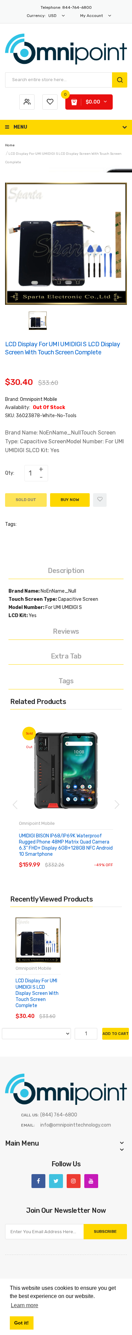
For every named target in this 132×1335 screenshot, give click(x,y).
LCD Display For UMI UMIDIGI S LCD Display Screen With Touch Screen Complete (37, 993)
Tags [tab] (66, 681)
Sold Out (26, 499)
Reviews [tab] (66, 631)
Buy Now (70, 499)
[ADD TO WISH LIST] (75, 858)
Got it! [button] (21, 1322)
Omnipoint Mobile (38, 399)
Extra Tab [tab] (66, 656)
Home (10, 145)
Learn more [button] (24, 1305)
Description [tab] (66, 571)
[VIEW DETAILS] (62, 858)
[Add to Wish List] (100, 500)
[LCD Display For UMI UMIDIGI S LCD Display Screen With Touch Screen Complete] (38, 320)
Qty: (9, 473)
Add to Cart (116, 1034)
